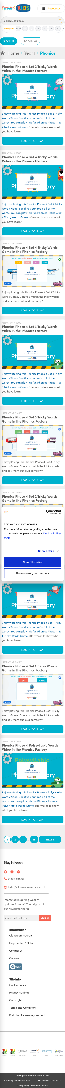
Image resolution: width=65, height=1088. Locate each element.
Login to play (32, 141)
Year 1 (29, 52)
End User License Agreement (27, 1015)
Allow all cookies (32, 562)
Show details (46, 550)
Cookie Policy (17, 985)
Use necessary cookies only (32, 573)
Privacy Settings (19, 992)
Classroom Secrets (20, 935)
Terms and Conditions (23, 1008)
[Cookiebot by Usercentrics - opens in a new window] (46, 512)
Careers (14, 958)
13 (34, 839)
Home (13, 52)
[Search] (60, 21)
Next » (50, 839)
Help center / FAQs (21, 943)
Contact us (16, 950)
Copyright (15, 1000)
